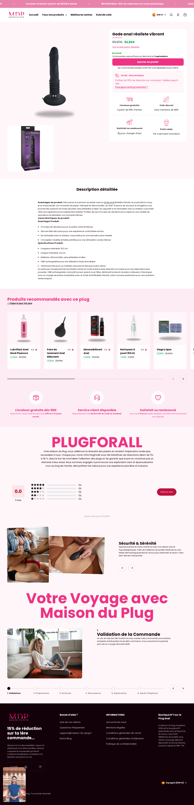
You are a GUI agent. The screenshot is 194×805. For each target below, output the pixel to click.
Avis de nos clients (70, 722)
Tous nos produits (53, 14)
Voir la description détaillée (125, 47)
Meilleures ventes (81, 14)
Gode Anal (109, 202)
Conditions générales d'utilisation (125, 738)
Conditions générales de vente (123, 733)
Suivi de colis (104, 14)
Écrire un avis (167, 492)
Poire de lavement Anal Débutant (56, 353)
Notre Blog (66, 738)
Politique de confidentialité (121, 743)
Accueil (33, 14)
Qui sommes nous (116, 722)
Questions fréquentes (72, 727)
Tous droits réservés (41, 793)
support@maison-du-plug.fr (76, 733)
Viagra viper (164, 349)
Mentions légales (115, 727)
